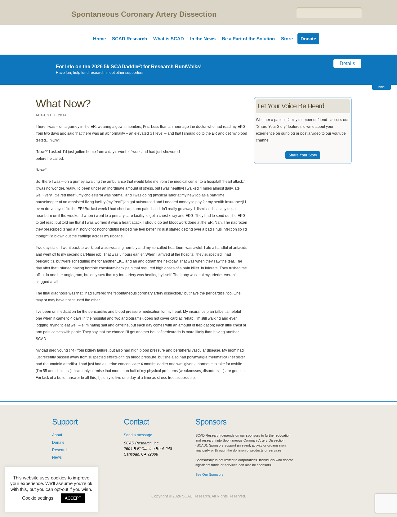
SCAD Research (129, 38)
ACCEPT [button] (73, 498)
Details (347, 63)
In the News (203, 38)
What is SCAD (168, 38)
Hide (381, 87)
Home (99, 38)
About (57, 435)
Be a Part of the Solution (248, 38)
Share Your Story (302, 155)
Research (60, 450)
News (57, 457)
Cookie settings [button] (37, 498)
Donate (308, 38)
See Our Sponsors (209, 474)
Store (287, 38)
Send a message (138, 435)
